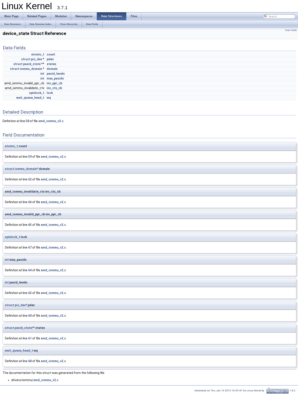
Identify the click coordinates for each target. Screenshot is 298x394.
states (51, 64)
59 (30, 156)
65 (30, 224)
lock (50, 93)
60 (30, 315)
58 (27, 121)
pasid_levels (56, 73)
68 (30, 361)
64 (30, 270)
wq (49, 97)
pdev (50, 59)
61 (30, 338)
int (42, 73)
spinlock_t (36, 93)
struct (25, 59)
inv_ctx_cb (54, 88)
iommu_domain (31, 69)
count (51, 54)
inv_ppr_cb (54, 83)
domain (52, 69)
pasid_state (32, 64)
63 (30, 293)
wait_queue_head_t (30, 97)
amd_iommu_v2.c (50, 121)
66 (30, 202)
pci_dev (36, 59)
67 (30, 247)
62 (30, 179)
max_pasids (55, 78)
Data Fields (291, 30)
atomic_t (37, 54)
